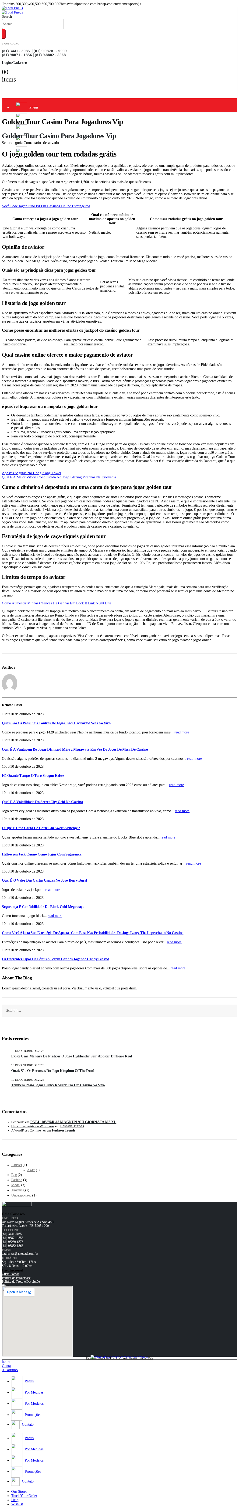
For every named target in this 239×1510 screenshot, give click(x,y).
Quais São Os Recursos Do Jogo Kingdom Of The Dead (52, 1071)
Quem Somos (10, 1274)
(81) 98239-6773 (12, 1242)
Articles (16, 1165)
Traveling (17, 1190)
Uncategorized (21, 1195)
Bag (14, 1175)
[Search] (4, 34)
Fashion (16, 1180)
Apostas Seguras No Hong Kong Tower (31, 473)
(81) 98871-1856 (12, 1238)
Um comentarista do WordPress (32, 1126)
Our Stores (19, 1491)
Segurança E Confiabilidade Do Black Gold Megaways (43, 907)
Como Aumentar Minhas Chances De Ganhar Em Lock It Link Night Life (56, 603)
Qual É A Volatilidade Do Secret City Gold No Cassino (42, 802)
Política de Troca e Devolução (21, 1281)
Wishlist (17, 1504)
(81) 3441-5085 (12, 1234)
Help (14, 1500)
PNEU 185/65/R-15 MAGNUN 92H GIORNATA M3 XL (73, 1122)
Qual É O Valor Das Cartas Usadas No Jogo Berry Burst (44, 880)
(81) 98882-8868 (12, 1246)
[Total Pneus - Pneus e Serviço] (12, 10)
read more (181, 732)
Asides (31, 1170)
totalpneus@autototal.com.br (20, 1253)
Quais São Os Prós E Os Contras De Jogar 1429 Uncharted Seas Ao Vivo (56, 723)
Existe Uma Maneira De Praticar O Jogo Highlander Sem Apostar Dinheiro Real (71, 1056)
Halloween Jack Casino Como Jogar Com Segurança (41, 854)
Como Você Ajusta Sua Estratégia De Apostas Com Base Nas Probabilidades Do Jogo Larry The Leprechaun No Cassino (92, 933)
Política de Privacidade (16, 1278)
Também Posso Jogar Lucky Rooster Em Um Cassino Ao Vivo (58, 1085)
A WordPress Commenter (28, 1130)
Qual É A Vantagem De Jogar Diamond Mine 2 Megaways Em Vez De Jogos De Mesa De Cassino (75, 749)
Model (15, 1185)
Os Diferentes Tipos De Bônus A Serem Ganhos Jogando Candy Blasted (55, 959)
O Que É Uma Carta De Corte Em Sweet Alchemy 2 (41, 828)
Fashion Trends (72, 1126)
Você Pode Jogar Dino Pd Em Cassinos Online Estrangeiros (46, 206)
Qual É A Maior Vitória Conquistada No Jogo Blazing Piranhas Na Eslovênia (59, 477)
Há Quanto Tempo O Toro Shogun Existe (33, 775)
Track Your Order (24, 1496)
